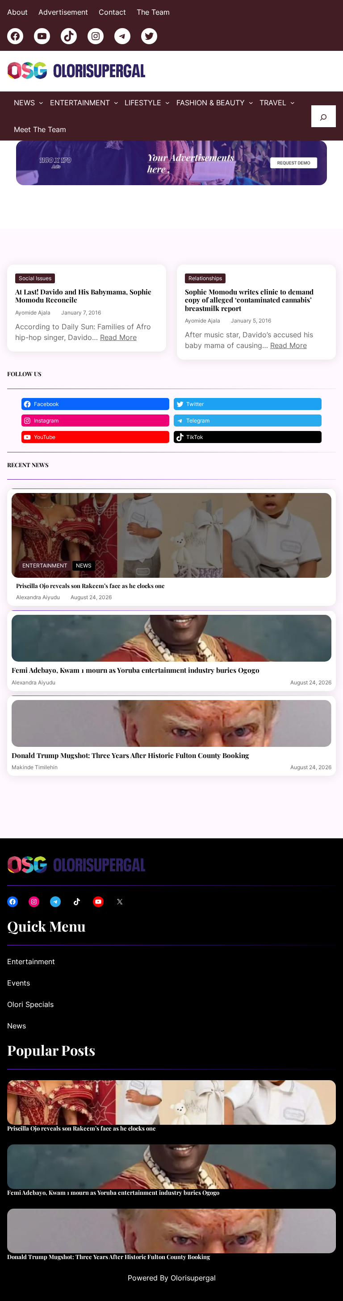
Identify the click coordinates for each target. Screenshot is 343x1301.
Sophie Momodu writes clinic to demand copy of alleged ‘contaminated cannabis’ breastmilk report (249, 300)
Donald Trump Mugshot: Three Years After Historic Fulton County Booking (130, 755)
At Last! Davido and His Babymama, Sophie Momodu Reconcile (83, 296)
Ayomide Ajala (32, 312)
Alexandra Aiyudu (38, 597)
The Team (153, 12)
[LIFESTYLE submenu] (167, 102)
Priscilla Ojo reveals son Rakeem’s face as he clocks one (90, 585)
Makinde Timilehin (35, 767)
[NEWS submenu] (41, 102)
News (84, 565)
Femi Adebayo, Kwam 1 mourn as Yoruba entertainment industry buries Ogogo (135, 670)
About (17, 12)
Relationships (205, 278)
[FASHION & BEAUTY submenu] (251, 102)
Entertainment (44, 565)
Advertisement (63, 12)
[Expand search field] (323, 116)
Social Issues (35, 278)
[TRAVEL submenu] (292, 102)
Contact (112, 12)
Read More (118, 337)
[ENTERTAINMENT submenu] (116, 102)
